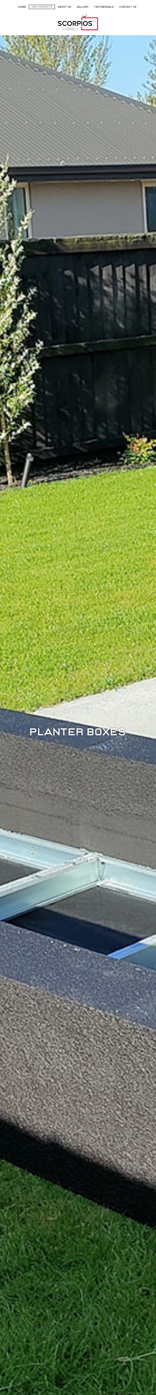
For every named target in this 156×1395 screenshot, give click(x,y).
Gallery (83, 6)
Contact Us (127, 6)
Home (22, 6)
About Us (64, 6)
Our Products (42, 6)
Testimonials (104, 6)
